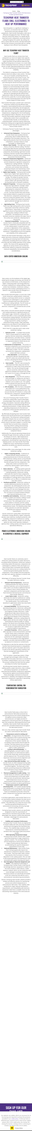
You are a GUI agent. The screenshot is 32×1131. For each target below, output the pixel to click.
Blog (18, 11)
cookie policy (14, 1119)
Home (14, 11)
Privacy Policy (19, 1128)
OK (12, 1128)
